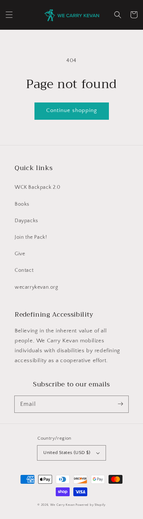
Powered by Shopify (91, 505)
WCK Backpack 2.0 (37, 187)
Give (20, 254)
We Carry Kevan (62, 505)
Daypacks (26, 221)
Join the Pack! (31, 237)
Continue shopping (71, 110)
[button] (9, 15)
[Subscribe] (120, 404)
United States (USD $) (66, 452)
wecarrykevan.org (36, 287)
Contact (24, 270)
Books (22, 204)
